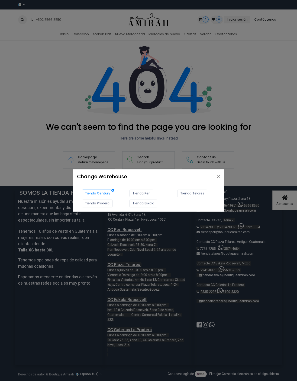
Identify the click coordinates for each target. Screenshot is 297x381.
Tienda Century (97, 193)
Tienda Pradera (97, 203)
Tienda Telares (192, 193)
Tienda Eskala (143, 203)
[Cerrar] (218, 176)
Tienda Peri (141, 193)
